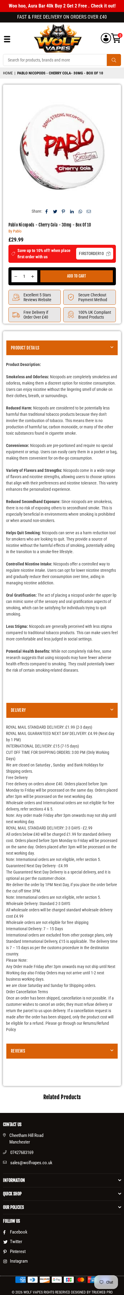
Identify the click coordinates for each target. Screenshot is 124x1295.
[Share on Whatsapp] (80, 211)
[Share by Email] (89, 211)
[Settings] (106, 38)
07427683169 (21, 1152)
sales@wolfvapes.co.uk (31, 1162)
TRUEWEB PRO (102, 1292)
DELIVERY (18, 710)
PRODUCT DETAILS (25, 347)
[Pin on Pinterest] (63, 211)
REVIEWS (18, 1051)
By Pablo (15, 231)
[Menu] (7, 40)
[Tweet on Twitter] (55, 211)
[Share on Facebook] (47, 211)
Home (8, 73)
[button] (116, 38)
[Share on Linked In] (72, 211)
